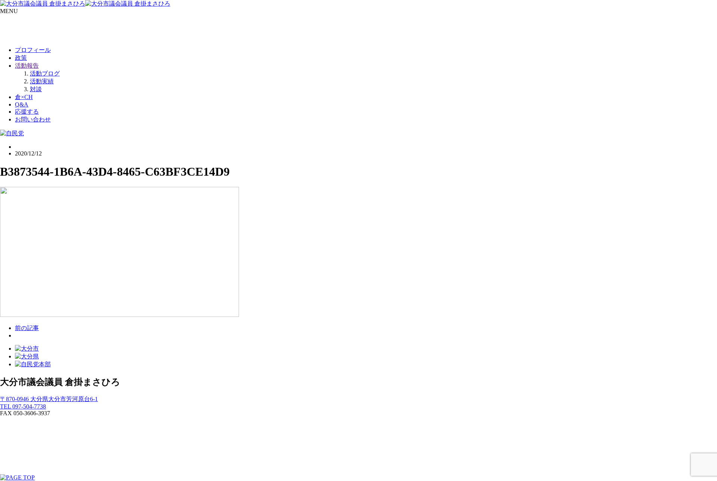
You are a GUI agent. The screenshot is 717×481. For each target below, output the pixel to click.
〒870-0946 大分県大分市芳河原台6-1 (49, 399)
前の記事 (27, 328)
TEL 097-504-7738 (23, 406)
